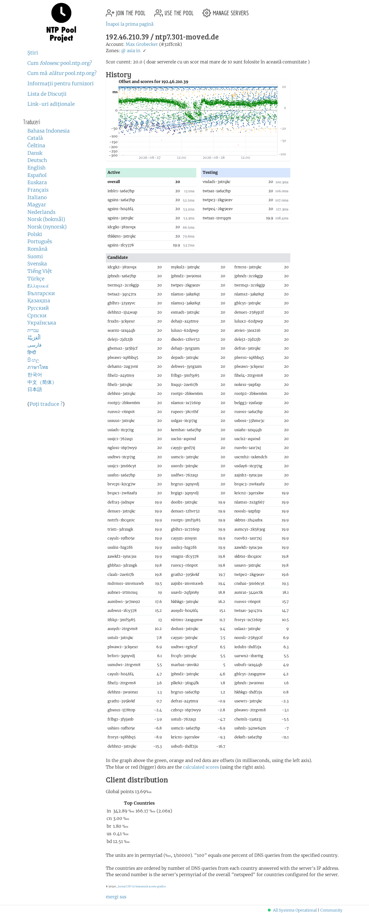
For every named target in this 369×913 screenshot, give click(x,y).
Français (37, 190)
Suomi (35, 256)
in (138, 50)
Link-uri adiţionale (51, 104)
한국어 (34, 374)
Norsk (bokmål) (46, 219)
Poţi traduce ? (46, 404)
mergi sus (116, 896)
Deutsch (37, 160)
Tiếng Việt (39, 271)
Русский (38, 308)
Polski (34, 234)
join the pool (130, 10)
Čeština (36, 145)
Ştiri (32, 53)
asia (131, 50)
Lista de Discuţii (47, 94)
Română (37, 249)
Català (35, 138)
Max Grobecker (142, 44)
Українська (41, 323)
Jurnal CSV (124, 886)
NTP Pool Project (61, 23)
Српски (36, 315)
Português (39, 241)
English (36, 168)
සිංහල (33, 360)
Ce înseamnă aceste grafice (149, 886)
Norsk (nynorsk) (47, 227)
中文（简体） (42, 382)
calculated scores (201, 767)
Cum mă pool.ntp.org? (62, 73)
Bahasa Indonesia (48, 131)
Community (331, 910)
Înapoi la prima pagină (129, 24)
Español (37, 175)
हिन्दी (31, 352)
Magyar (36, 204)
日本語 (34, 389)
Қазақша (38, 300)
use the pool (178, 10)
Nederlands (41, 212)
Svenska (37, 264)
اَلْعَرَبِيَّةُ (34, 338)
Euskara (37, 182)
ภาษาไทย (37, 367)
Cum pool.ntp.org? (59, 63)
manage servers (230, 10)
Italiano (37, 197)
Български (41, 293)
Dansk (34, 153)
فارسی (34, 345)
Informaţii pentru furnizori (60, 83)
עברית (33, 330)
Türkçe (35, 279)
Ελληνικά (38, 286)
